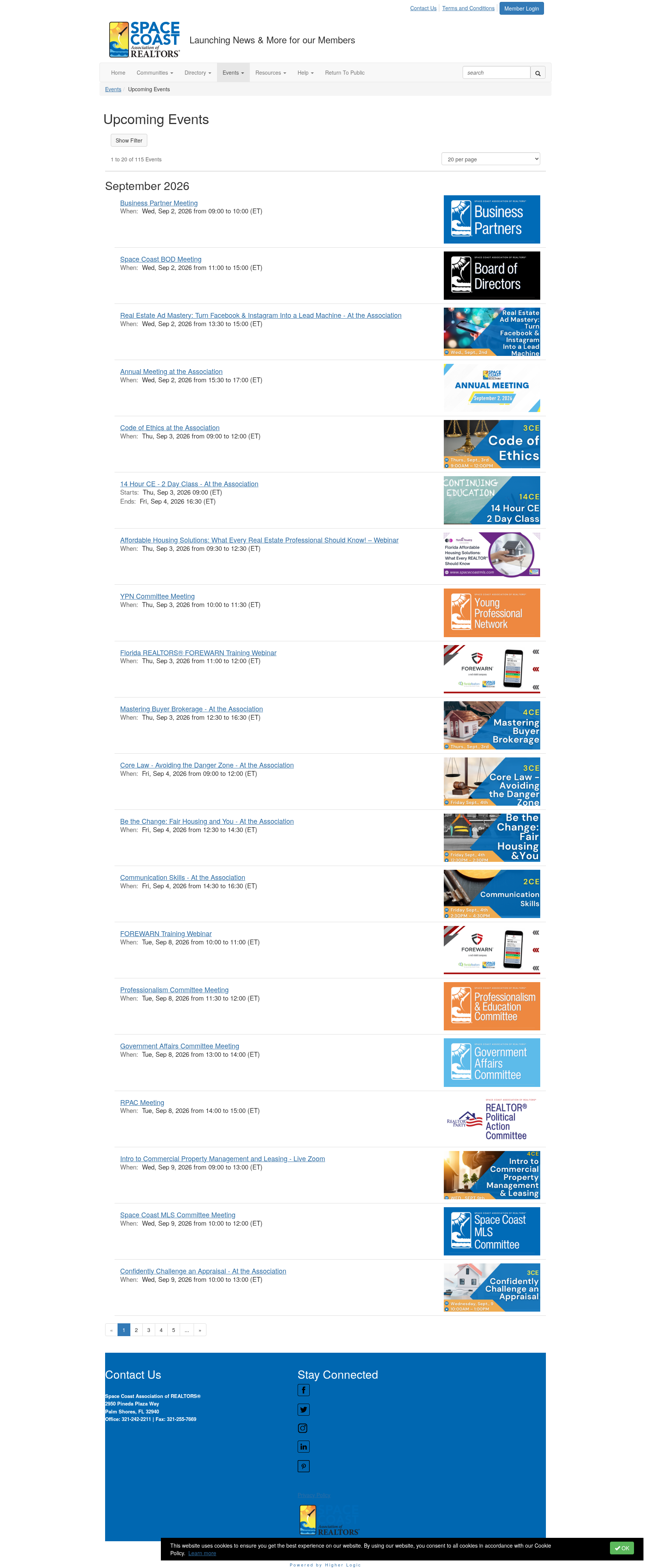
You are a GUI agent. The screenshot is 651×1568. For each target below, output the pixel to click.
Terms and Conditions (468, 8)
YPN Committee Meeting (157, 596)
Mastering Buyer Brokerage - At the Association (191, 708)
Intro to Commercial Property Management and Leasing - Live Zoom (222, 1158)
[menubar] (455, 7)
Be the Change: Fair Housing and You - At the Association (207, 821)
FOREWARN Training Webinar (166, 933)
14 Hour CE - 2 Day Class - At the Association (189, 483)
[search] (538, 72)
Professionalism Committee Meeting (174, 989)
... (187, 1329)
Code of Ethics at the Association (170, 427)
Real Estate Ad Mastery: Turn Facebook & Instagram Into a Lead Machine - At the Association (261, 315)
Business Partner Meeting (159, 202)
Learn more (202, 1553)
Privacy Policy (314, 1495)
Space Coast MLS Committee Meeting (177, 1214)
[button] (155, 72)
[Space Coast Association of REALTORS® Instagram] (422, 1428)
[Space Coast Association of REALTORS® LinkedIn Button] (422, 1447)
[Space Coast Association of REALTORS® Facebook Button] (422, 1390)
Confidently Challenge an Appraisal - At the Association (203, 1270)
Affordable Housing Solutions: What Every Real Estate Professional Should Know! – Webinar (259, 539)
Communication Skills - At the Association (182, 877)
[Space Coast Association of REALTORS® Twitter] (422, 1410)
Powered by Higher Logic (326, 1565)
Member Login (521, 8)
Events (113, 89)
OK (624, 1548)
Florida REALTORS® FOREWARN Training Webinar (198, 652)
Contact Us (423, 8)
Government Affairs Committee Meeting (179, 1045)
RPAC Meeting (142, 1102)
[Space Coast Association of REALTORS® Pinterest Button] (422, 1466)
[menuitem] (426, 7)
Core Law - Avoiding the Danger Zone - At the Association (207, 764)
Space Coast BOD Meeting (161, 259)
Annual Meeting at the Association (171, 371)
